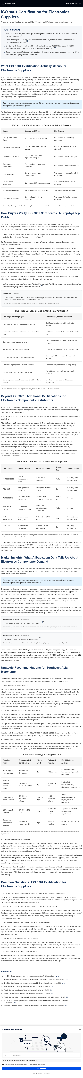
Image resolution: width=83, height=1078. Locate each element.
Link (57, 976)
